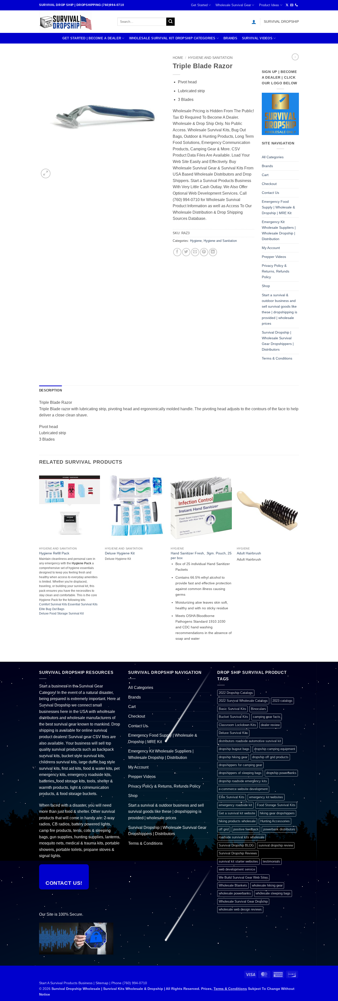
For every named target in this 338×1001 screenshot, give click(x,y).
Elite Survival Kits (231, 797)
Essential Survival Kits (82, 604)
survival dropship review (276, 845)
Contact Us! (64, 883)
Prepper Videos (274, 257)
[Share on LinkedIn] (213, 252)
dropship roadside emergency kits (243, 781)
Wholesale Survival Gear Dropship (243, 901)
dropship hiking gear (233, 757)
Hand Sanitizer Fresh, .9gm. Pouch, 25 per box (201, 555)
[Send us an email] (291, 5)
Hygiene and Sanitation (210, 58)
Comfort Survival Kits (53, 604)
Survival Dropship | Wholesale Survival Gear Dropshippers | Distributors (278, 340)
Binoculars (258, 709)
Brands (230, 38)
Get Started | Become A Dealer (91, 38)
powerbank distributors (279, 829)
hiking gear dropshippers (277, 813)
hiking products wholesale (237, 821)
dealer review (270, 725)
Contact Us (270, 193)
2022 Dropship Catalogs (236, 693)
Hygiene (196, 241)
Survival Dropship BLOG (236, 845)
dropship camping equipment (274, 749)
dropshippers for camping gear (240, 765)
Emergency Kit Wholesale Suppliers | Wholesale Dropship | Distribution (279, 230)
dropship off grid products (270, 757)
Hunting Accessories (275, 821)
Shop (266, 286)
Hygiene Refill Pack (54, 553)
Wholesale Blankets (233, 885)
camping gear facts (266, 717)
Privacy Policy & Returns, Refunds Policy (275, 271)
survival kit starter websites (238, 861)
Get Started (199, 5)
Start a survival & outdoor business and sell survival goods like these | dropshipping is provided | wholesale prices (279, 309)
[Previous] (39, 566)
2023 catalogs (282, 701)
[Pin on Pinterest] (204, 252)
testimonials (271, 861)
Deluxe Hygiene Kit (120, 553)
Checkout (269, 184)
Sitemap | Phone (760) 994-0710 (121, 983)
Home (178, 58)
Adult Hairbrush (249, 553)
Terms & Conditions (277, 358)
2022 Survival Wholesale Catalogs (243, 701)
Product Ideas (269, 5)
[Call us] (296, 5)
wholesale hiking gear (267, 885)
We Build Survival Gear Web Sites (243, 877)
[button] (253, 21)
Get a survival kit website (237, 813)
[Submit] (170, 22)
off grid (224, 829)
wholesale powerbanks (235, 893)
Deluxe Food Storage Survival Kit (61, 613)
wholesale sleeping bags (273, 893)
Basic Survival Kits (232, 709)
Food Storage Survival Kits (276, 805)
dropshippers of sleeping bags (240, 773)
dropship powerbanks (281, 773)
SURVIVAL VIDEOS (257, 38)
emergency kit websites (266, 797)
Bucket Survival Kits (233, 717)
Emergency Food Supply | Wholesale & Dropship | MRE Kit (278, 207)
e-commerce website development (243, 789)
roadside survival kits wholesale (241, 837)
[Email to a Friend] (195, 252)
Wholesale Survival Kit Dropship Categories (172, 38)
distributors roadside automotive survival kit (250, 741)
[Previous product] (295, 56)
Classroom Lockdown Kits (237, 725)
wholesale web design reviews (240, 909)
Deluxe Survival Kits (233, 733)
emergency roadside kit (235, 805)
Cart (265, 175)
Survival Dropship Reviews (238, 853)
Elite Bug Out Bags (51, 609)
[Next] (297, 566)
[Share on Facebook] (177, 252)
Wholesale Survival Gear (233, 5)
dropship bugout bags (234, 749)
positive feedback (246, 829)
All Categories (273, 157)
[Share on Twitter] (186, 252)
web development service (237, 869)
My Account (271, 248)
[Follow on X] (287, 5)
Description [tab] (50, 390)
